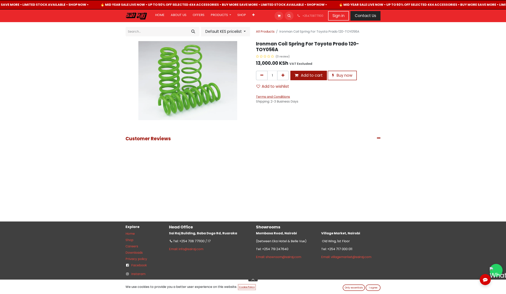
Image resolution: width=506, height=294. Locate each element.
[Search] (193, 31)
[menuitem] (159, 15)
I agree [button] (373, 287)
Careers (132, 246)
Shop (129, 240)
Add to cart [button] (311, 75)
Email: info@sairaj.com (186, 249)
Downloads (134, 252)
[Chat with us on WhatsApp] (496, 270)
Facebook (139, 265)
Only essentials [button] (354, 287)
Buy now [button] (344, 75)
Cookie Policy (247, 287)
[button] (289, 15)
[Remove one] (262, 75)
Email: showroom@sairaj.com (278, 257)
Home (130, 233)
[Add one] (283, 75)
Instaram (138, 274)
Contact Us (365, 15)
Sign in (338, 15)
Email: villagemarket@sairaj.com (346, 257)
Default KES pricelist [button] (224, 31)
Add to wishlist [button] (275, 86)
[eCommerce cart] (279, 15)
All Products (265, 31)
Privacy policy (136, 259)
